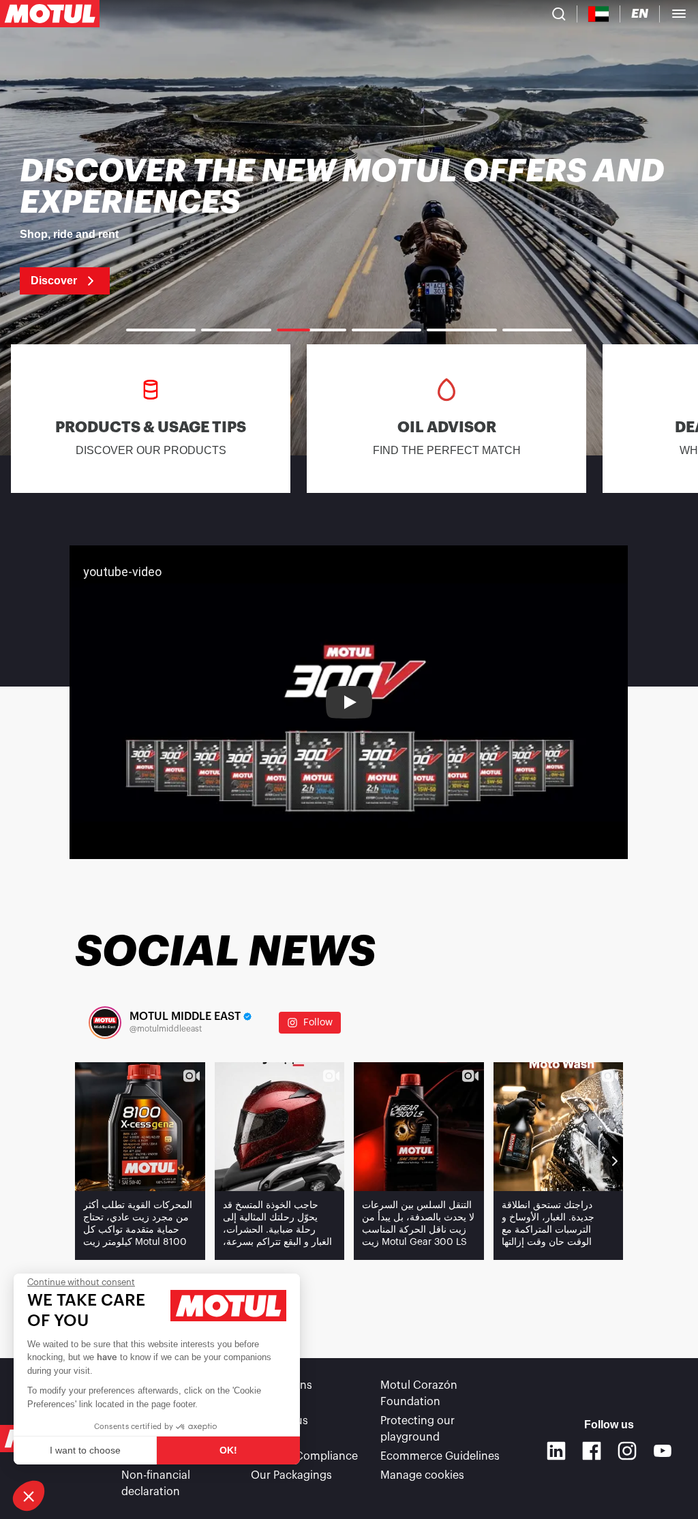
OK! (228, 1450)
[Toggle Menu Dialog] (679, 13)
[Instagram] (627, 1450)
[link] (349, 225)
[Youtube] (662, 1450)
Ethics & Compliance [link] (304, 1456)
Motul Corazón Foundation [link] (418, 1393)
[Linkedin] (556, 1450)
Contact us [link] (279, 1420)
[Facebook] (591, 1450)
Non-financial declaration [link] (155, 1483)
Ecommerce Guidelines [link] (440, 1456)
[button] (28, 1495)
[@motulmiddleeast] (105, 1022)
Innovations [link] (281, 1385)
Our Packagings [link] (291, 1475)
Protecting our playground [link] (417, 1429)
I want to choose (85, 1450)
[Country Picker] (598, 14)
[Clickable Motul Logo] (50, 13)
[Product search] (559, 13)
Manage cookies (422, 1475)
